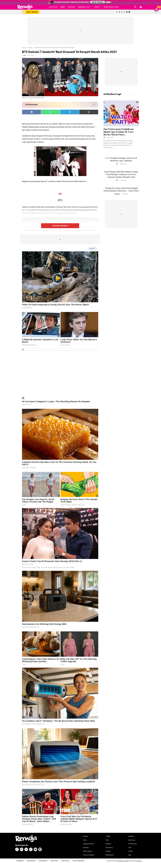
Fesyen (30, 48)
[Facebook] (117, 12)
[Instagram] (119, 12)
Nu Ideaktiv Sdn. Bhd (122, 860)
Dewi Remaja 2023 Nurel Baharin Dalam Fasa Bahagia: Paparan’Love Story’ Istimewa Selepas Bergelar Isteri (121, 174)
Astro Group (139, 860)
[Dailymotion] (129, 12)
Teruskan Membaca (60, 226)
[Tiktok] (124, 12)
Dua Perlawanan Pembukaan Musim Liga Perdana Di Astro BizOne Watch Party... (119, 131)
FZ (25, 55)
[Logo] (25, 6)
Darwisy (116, 194)
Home (24, 48)
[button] (135, 7)
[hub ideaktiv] (141, 6)
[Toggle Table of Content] (92, 105)
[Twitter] (122, 12)
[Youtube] (127, 12)
